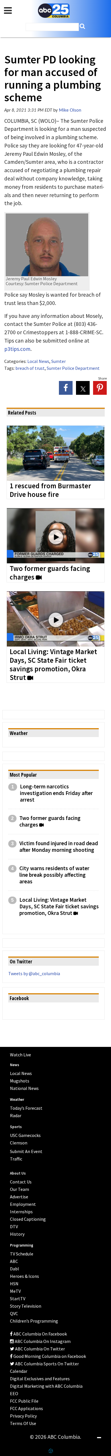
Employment (23, 1204)
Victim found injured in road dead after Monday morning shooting (58, 846)
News (14, 1064)
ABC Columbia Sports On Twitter (46, 1363)
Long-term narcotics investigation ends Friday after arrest (56, 793)
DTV (14, 1226)
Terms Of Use (23, 1423)
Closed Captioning (28, 1219)
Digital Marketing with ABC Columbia (46, 1386)
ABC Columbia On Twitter (39, 1349)
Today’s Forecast (26, 1108)
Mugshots (19, 1081)
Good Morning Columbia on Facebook (49, 1356)
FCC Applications (26, 1408)
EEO (14, 1393)
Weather (17, 1099)
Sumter (58, 361)
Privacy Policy (23, 1416)
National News (24, 1088)
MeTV (15, 1291)
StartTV (17, 1298)
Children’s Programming (34, 1321)
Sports (16, 1126)
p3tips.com (17, 348)
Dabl (14, 1269)
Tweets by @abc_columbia (34, 973)
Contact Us (21, 1182)
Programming (21, 1245)
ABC (14, 1261)
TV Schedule (21, 1254)
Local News (38, 361)
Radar (15, 1115)
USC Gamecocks (25, 1135)
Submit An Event (26, 1151)
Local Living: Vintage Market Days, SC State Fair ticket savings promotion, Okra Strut (53, 665)
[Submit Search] (82, 26)
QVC (14, 1313)
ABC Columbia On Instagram (42, 1341)
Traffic (16, 1159)
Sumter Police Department (73, 368)
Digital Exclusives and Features (40, 1378)
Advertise (19, 1197)
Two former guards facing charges (50, 573)
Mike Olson (70, 110)
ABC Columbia (53, 11)
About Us (18, 1173)
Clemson (18, 1143)
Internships (21, 1211)
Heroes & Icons (24, 1276)
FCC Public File (24, 1401)
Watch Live (20, 1055)
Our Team (19, 1189)
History (17, 1234)
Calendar (18, 1371)
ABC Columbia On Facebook (40, 1334)
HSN (14, 1283)
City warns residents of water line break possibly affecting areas (54, 875)
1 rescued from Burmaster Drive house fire (50, 490)
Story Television (25, 1306)
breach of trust (30, 368)
